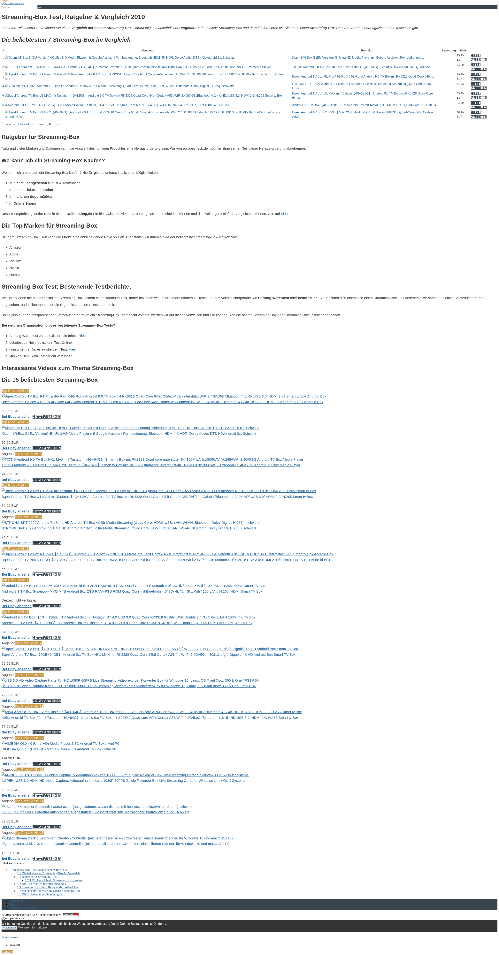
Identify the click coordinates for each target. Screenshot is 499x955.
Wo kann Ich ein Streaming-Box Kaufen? (54, 880)
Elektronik (24, 124)
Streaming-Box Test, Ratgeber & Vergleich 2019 (40, 869)
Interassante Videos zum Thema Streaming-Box (49, 890)
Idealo (285, 214)
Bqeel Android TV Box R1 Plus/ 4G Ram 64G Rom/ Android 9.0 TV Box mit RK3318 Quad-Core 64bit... (363, 76)
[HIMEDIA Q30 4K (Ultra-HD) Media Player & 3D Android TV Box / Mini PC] (61, 744)
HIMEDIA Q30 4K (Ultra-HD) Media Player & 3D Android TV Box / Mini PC (59, 749)
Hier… (83, 336)
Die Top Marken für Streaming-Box (41, 883)
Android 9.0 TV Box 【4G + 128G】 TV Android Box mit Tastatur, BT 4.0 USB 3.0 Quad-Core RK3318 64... (365, 105)
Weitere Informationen (33, 927)
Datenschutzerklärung (22, 908)
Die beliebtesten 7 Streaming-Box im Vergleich (48, 873)
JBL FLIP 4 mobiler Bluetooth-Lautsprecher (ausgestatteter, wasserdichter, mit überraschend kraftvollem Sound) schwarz (95, 812)
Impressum (16, 901)
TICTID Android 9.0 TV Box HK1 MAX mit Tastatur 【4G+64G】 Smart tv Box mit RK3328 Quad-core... (362, 67)
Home (7, 124)
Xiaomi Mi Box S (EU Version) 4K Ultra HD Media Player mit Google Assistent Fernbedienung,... (358, 57)
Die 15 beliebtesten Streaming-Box (41, 894)
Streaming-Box (45, 124)
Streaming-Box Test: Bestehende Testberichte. (48, 887)
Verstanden (9, 927)
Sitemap (14, 904)
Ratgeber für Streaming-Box (37, 876)
